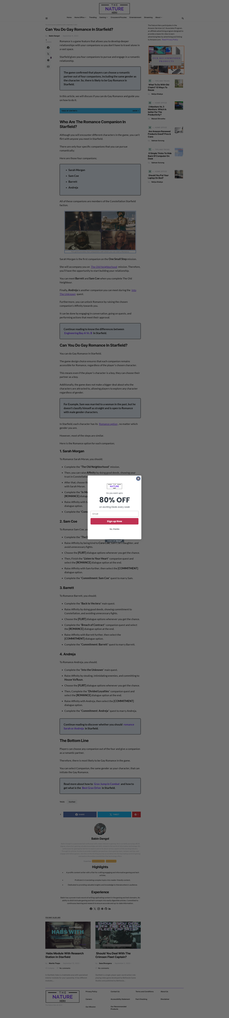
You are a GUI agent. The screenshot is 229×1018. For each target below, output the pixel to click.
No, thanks (114, 529)
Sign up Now (114, 521)
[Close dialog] (138, 478)
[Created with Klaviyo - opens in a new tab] (114, 541)
